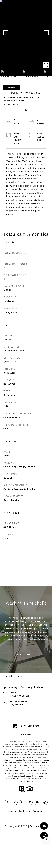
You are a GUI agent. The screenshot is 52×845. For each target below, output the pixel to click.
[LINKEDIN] (22, 802)
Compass (16, 747)
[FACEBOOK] (7, 802)
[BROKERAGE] (45, 802)
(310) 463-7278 (16, 704)
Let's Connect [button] (26, 655)
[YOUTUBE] (37, 802)
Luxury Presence (33, 811)
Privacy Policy (38, 826)
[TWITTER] (30, 802)
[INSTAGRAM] (15, 802)
